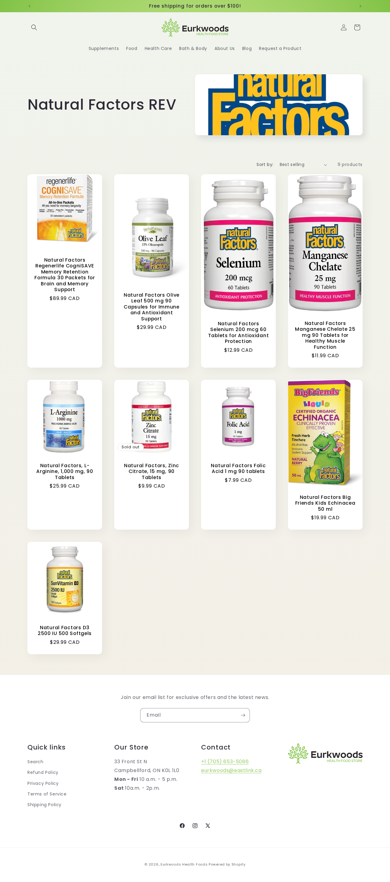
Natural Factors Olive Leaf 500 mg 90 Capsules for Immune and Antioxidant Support (151, 307)
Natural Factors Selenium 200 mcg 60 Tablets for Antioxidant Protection (238, 332)
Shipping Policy (44, 805)
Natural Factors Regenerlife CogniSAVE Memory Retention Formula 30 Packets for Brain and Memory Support (64, 275)
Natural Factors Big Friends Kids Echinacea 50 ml (325, 503)
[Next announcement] (360, 6)
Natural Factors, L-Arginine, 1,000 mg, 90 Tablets (64, 471)
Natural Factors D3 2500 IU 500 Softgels (65, 631)
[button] (34, 27)
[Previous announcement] (29, 6)
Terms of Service (47, 794)
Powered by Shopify (227, 864)
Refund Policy (42, 772)
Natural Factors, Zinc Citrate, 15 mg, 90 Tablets (151, 471)
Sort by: (265, 164)
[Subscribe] (243, 715)
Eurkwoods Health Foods (184, 864)
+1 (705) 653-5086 (225, 761)
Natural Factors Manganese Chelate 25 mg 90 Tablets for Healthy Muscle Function (325, 335)
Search (35, 762)
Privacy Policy (42, 783)
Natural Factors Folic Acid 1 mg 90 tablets (238, 469)
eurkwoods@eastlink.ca (231, 770)
